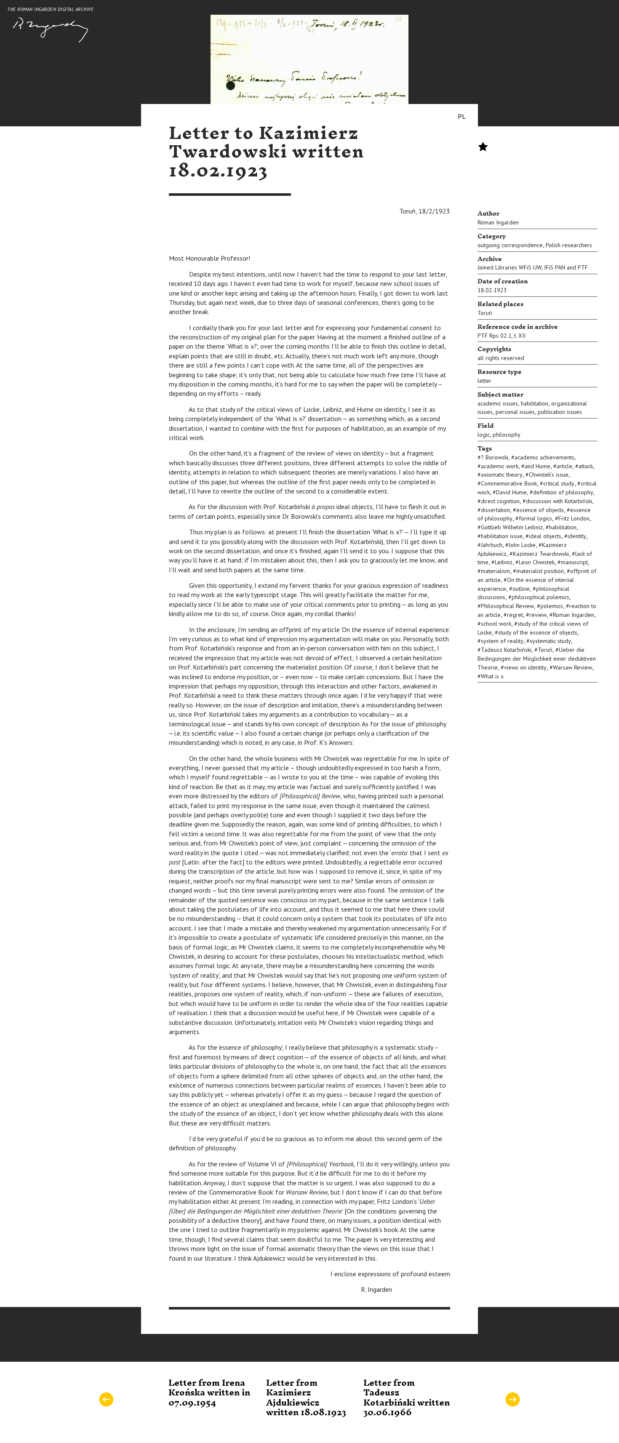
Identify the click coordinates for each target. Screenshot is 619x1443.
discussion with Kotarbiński (559, 501)
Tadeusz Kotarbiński (506, 649)
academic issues (498, 403)
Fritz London (574, 518)
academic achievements (544, 457)
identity (577, 536)
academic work (499, 466)
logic (484, 434)
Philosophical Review (507, 606)
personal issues (515, 412)
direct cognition (500, 501)
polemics (551, 606)
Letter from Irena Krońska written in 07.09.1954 (209, 1393)
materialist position (540, 571)
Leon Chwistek (537, 562)
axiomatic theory (502, 474)
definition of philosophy (563, 492)
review (538, 615)
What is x (492, 676)
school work (496, 623)
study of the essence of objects (537, 632)
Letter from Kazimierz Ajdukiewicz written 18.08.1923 (306, 1398)
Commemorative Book (509, 483)
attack (586, 466)
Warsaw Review (572, 667)
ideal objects (545, 536)
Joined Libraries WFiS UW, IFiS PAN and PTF (533, 267)
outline (521, 588)
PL (462, 116)
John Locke (522, 545)
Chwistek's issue (548, 474)
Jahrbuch (491, 545)
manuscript (574, 562)
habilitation (534, 403)
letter (484, 380)
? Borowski (494, 457)
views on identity (525, 667)
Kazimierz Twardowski (541, 553)
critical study (558, 483)
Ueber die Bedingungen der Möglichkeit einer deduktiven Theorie (537, 658)
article (564, 466)
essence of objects (540, 510)
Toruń (485, 313)
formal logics (535, 518)
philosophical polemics (540, 597)
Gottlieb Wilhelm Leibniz (512, 527)
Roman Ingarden (498, 222)
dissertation (495, 510)
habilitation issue (502, 536)
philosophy (506, 434)
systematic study (550, 641)
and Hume (537, 466)
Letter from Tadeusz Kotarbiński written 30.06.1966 (406, 1398)
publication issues (560, 412)
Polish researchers (569, 245)
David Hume (511, 492)
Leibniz (503, 562)
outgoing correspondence (510, 245)
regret (515, 615)
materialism (495, 571)
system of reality (502, 641)
